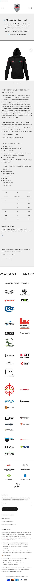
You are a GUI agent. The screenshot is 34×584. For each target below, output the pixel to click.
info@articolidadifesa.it (18, 35)
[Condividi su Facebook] (7, 254)
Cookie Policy (4, 1)
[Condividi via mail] (14, 254)
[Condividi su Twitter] (10, 254)
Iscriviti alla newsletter (10, 509)
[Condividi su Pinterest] (12, 254)
